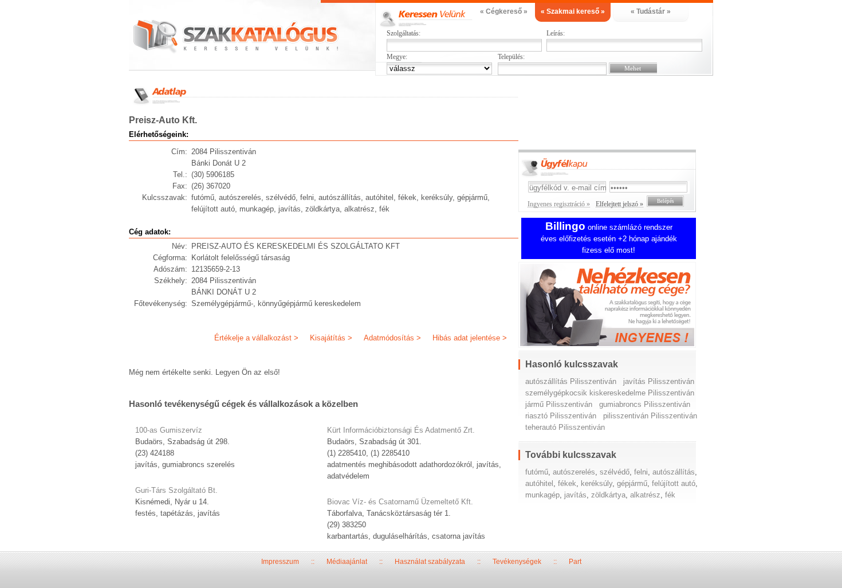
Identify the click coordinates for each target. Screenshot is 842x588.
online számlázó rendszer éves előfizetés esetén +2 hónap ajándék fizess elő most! (609, 238)
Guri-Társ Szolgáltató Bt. (176, 490)
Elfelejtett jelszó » (619, 204)
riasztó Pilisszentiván (560, 415)
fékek (567, 483)
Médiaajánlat (346, 562)
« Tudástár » (651, 11)
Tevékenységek (517, 562)
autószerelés (574, 472)
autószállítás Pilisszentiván (570, 381)
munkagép (542, 495)
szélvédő (614, 472)
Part (575, 562)
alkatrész (645, 495)
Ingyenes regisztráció (615, 306)
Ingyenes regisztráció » (559, 204)
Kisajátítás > (331, 338)
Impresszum (280, 562)
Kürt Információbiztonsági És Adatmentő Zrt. (401, 430)
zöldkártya (608, 495)
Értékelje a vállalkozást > (256, 338)
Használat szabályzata (430, 562)
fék (670, 495)
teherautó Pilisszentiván (565, 427)
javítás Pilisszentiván (658, 381)
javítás (575, 495)
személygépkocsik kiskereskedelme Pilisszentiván (609, 393)
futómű (536, 472)
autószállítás (673, 472)
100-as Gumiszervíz (168, 430)
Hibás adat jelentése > (469, 338)
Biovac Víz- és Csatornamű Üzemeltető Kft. (400, 501)
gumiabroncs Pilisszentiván (644, 404)
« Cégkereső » (504, 11)
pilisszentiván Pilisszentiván (650, 415)
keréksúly (596, 483)
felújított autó (673, 483)
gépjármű (632, 483)
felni (641, 472)
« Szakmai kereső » (573, 11)
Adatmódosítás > (392, 338)
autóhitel (539, 483)
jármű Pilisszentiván (558, 404)
